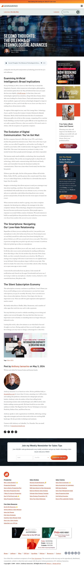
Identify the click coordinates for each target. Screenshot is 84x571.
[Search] (77, 12)
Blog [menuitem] (19, 553)
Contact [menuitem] (58, 553)
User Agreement (37, 558)
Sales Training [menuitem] (60, 480)
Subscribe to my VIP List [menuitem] (10, 523)
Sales (8, 360)
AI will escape (21, 93)
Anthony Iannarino (22, 50)
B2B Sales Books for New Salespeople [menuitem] (40, 488)
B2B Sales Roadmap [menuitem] (61, 488)
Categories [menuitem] (56, 12)
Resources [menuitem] (50, 553)
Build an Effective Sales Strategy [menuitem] (39, 491)
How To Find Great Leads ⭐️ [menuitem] (11, 496)
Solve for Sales (68, 197)
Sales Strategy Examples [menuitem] (37, 485)
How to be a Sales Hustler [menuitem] (11, 520)
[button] (6, 63)
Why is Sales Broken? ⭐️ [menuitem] (11, 482)
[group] (25, 63)
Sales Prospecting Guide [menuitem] (62, 493)
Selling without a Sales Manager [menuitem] (12, 509)
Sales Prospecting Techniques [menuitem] (12, 499)
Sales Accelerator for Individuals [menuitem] (65, 485)
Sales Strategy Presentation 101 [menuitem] (38, 496)
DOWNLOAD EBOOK (68, 146)
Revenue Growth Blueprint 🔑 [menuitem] (38, 482)
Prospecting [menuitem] (7, 480)
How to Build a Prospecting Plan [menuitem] (12, 488)
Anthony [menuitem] (13, 553)
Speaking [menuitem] (34, 553)
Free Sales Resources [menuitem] (10, 504)
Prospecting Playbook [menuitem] (10, 485)
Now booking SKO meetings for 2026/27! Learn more (42, 1)
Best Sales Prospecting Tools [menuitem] (12, 491)
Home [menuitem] (6, 553)
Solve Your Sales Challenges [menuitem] (37, 499)
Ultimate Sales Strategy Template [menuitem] (39, 493)
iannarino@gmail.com (18, 426)
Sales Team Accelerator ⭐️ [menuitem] (63, 482)
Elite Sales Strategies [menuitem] (10, 515)
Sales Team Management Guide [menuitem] (64, 491)
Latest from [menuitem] (11, 12)
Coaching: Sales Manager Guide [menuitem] (12, 518)
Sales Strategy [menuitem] (34, 480)
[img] (41, 63)
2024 (11, 360)
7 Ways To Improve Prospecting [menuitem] (12, 493)
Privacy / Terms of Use (54, 563)
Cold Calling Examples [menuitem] (62, 496)
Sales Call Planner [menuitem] (9, 512)
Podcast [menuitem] (42, 553)
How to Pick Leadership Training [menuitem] (64, 499)
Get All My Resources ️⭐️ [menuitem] (11, 507)
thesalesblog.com (9, 394)
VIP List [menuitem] (26, 553)
